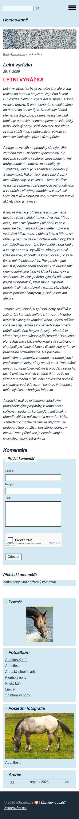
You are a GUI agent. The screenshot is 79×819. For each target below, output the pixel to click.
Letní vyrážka (18, 54)
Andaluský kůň (16, 660)
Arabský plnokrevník (20, 671)
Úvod (6, 54)
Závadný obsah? (53, 802)
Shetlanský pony (17, 695)
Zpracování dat (15, 808)
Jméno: (9, 470)
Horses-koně (15, 19)
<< (12, 782)
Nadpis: (9, 484)
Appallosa (12, 666)
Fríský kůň (13, 683)
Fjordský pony (15, 677)
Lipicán (10, 689)
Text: (8, 497)
